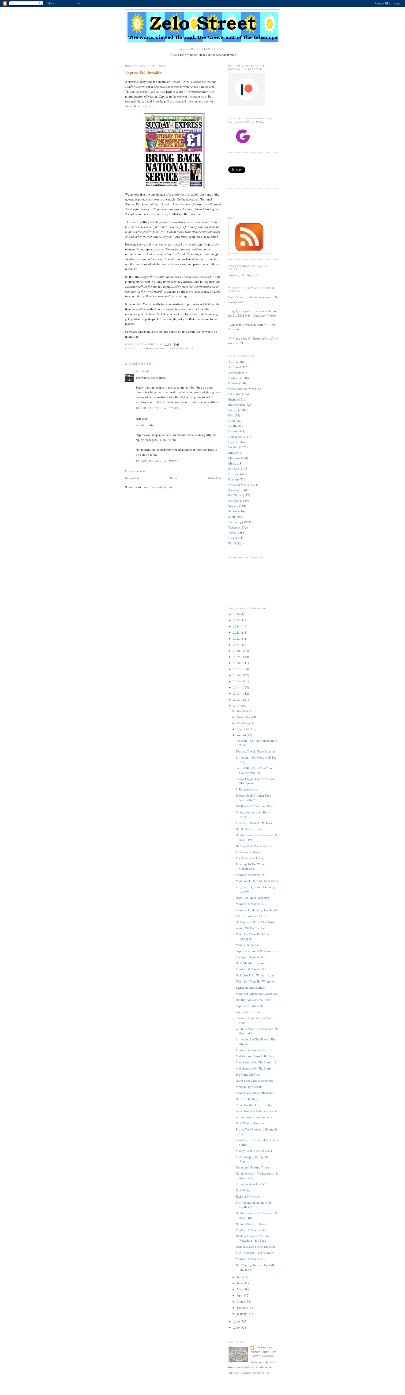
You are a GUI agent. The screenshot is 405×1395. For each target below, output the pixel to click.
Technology (236, 522)
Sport (231, 516)
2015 (236, 681)
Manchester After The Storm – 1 (256, 1068)
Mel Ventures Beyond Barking (255, 1056)
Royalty (233, 506)
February (243, 1307)
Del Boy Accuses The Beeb (253, 1000)
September (244, 729)
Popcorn (233, 479)
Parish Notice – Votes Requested (256, 1111)
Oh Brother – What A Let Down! (256, 922)
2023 (236, 632)
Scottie (140, 371)
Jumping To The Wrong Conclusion (251, 866)
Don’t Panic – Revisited (251, 1123)
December (243, 711)
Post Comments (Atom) (157, 487)
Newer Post (132, 478)
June (240, 1283)
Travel (232, 532)
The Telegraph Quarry (249, 858)
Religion (234, 501)
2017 (236, 669)
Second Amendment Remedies (255, 1093)
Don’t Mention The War (251, 963)
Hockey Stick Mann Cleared (254, 846)
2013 (236, 693)
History (233, 431)
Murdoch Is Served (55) (251, 1050)
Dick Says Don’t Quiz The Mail (255, 1246)
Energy (232, 399)
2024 (236, 626)
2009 (236, 1327)
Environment (236, 404)
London (233, 447)
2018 (236, 663)
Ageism (233, 362)
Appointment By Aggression (254, 1117)
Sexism (232, 511)
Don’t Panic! (243, 1190)
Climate (233, 383)
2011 (236, 705)
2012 (236, 699)
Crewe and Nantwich (241, 388)
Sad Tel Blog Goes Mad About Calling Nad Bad (255, 770)
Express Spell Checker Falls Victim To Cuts (253, 797)
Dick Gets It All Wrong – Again (255, 975)
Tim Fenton (263, 1347)
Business (234, 378)
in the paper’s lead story (147, 91)
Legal (232, 442)
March (241, 1301)
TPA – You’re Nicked (249, 852)
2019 (236, 657)
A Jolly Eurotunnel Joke (251, 916)
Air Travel (234, 367)
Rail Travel (235, 495)
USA (231, 538)
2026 (236, 614)
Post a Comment (135, 471)
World (232, 543)
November (244, 717)
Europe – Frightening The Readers (257, 910)
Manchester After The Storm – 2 (256, 1062)
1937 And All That (248, 1074)
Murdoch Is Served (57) (251, 904)
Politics (159, 348)
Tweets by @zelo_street (243, 275)
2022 (236, 638)
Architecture (236, 372)
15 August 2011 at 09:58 (157, 460)
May (240, 1289)
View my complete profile (248, 1373)
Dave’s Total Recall (248, 1099)
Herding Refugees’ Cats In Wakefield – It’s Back (252, 1238)
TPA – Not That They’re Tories (255, 1253)
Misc (231, 452)
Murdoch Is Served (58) (251, 875)
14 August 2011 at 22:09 (157, 408)
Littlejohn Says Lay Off (251, 1184)
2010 (236, 1321)
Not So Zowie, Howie (249, 829)
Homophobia (236, 437)
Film (231, 415)
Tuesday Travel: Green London (255, 751)
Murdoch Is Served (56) (251, 969)
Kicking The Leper (248, 1196)
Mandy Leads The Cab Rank (254, 1151)
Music (232, 463)
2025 (236, 620)
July (240, 1277)
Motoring (234, 458)
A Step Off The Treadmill (251, 928)
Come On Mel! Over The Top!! (255, 1105)
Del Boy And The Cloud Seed (254, 806)
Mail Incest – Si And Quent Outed (257, 881)
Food (231, 421)
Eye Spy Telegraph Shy (250, 957)
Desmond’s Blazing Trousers (254, 1167)
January (242, 1314)
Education (234, 394)
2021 (236, 645)
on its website (145, 106)
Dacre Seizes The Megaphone (254, 1080)
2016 (236, 675)
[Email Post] (176, 344)
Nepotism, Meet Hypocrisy (253, 898)
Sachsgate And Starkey (250, 987)
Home (173, 478)
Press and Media (180, 348)
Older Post (214, 478)
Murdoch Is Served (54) (251, 1230)
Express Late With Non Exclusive (257, 951)
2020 (236, 651)
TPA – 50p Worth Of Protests (254, 823)
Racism (233, 490)
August (242, 735)
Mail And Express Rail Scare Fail (257, 993)
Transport (234, 527)
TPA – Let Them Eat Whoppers (255, 981)
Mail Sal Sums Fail (248, 945)
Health (232, 426)
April (240, 1295)
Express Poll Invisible (249, 1006)
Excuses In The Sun (248, 1012)
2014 (236, 687)
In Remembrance (246, 789)
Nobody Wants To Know (251, 1224)
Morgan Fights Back (249, 1087)
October (242, 723)
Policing (144, 348)
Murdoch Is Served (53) (251, 1259)
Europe (232, 410)
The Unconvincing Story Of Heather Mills (253, 1204)
